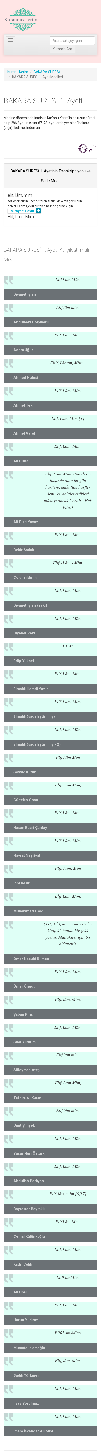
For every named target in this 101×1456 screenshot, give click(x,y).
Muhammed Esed (28, 911)
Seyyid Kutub (24, 772)
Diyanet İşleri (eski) (30, 605)
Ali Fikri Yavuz (25, 522)
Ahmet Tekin (24, 405)
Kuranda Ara (62, 49)
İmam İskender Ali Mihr (33, 1431)
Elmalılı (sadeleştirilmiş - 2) (37, 744)
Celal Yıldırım (25, 577)
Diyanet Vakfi (24, 633)
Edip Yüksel (23, 661)
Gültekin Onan (25, 800)
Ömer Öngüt (24, 986)
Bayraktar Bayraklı (29, 1209)
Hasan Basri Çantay (30, 827)
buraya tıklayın (22, 211)
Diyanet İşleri (24, 294)
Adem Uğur (23, 350)
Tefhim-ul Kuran (27, 1098)
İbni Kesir (21, 883)
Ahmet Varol (24, 433)
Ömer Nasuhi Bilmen (31, 959)
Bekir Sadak (23, 550)
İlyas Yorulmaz (26, 1403)
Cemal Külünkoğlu (29, 1236)
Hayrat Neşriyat (26, 855)
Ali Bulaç (21, 461)
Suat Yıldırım (24, 1042)
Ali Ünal (20, 1292)
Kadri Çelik (22, 1264)
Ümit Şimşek (24, 1125)
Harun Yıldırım (25, 1320)
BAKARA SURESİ (47, 72)
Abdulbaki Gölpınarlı (31, 322)
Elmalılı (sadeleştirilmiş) (34, 716)
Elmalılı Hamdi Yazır (30, 689)
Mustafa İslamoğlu (29, 1348)
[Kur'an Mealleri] (23, 19)
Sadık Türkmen (26, 1375)
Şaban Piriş (23, 1014)
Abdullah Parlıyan (28, 1181)
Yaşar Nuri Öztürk (28, 1153)
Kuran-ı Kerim (17, 72)
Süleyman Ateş (26, 1070)
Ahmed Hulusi (25, 377)
